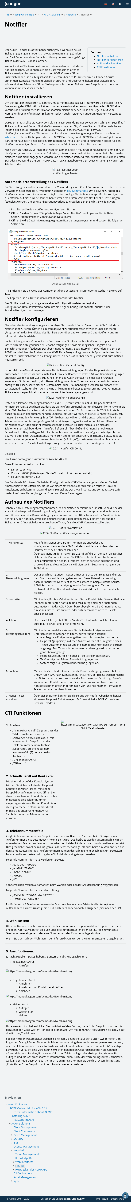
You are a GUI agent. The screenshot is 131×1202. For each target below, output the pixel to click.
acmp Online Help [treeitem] (18, 1104)
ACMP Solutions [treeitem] (21, 1123)
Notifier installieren (108, 56)
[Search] (120, 4)
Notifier (85, 14)
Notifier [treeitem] (19, 1165)
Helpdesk (71, 14)
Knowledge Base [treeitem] (25, 1158)
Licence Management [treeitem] (26, 1146)
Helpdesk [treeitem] (19, 1150)
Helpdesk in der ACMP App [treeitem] (31, 1169)
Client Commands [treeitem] (24, 1131)
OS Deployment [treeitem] (22, 1173)
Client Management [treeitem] (25, 1127)
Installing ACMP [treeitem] (21, 1116)
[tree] (65, 1142)
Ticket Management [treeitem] (27, 1154)
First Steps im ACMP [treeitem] (23, 1119)
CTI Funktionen (106, 67)
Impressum (102, 1198)
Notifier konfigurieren (110, 60)
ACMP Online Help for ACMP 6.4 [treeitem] (28, 1108)
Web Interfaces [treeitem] (24, 1162)
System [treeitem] (17, 1181)
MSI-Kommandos (77, 191)
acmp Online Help (24, 14)
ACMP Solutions (52, 14)
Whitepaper (12, 137)
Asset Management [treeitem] (25, 1177)
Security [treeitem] (18, 1139)
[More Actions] (124, 36)
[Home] (8, 14)
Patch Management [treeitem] (25, 1135)
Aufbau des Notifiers (109, 63)
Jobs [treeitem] (16, 1142)
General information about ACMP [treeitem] (32, 1112)
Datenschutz (117, 1198)
